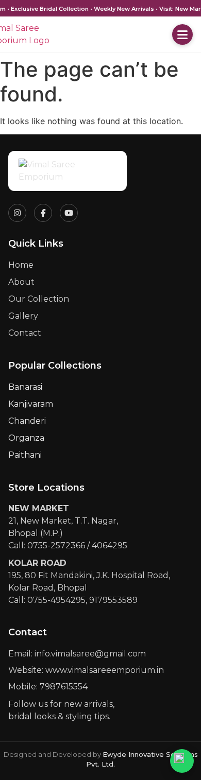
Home (21, 265)
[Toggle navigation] (182, 34)
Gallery (23, 316)
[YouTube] (69, 213)
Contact (24, 333)
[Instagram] (17, 213)
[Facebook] (43, 213)
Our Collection (38, 299)
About (21, 282)
